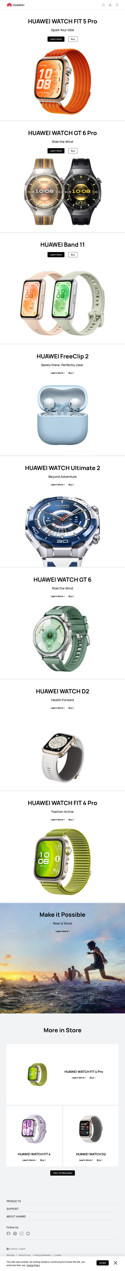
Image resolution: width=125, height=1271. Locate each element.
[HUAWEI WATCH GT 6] (62, 623)
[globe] (8, 1249)
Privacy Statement (42, 1255)
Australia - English (17, 1248)
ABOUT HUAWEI (16, 1216)
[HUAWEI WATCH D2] (62, 735)
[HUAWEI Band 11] (62, 288)
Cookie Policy (33, 1265)
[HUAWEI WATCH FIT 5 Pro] (62, 65)
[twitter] (15, 1234)
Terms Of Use (24, 1255)
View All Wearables (62, 1172)
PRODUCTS (14, 1201)
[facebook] (8, 1234)
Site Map (10, 1255)
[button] (103, 4)
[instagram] (21, 1234)
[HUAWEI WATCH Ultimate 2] (62, 511)
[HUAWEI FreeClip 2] (62, 400)
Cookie (58, 1255)
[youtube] (28, 1234)
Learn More (56, 39)
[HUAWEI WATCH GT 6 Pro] (62, 176)
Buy (73, 39)
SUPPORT (13, 1208)
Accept (102, 1262)
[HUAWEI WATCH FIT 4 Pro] (62, 846)
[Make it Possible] (62, 958)
